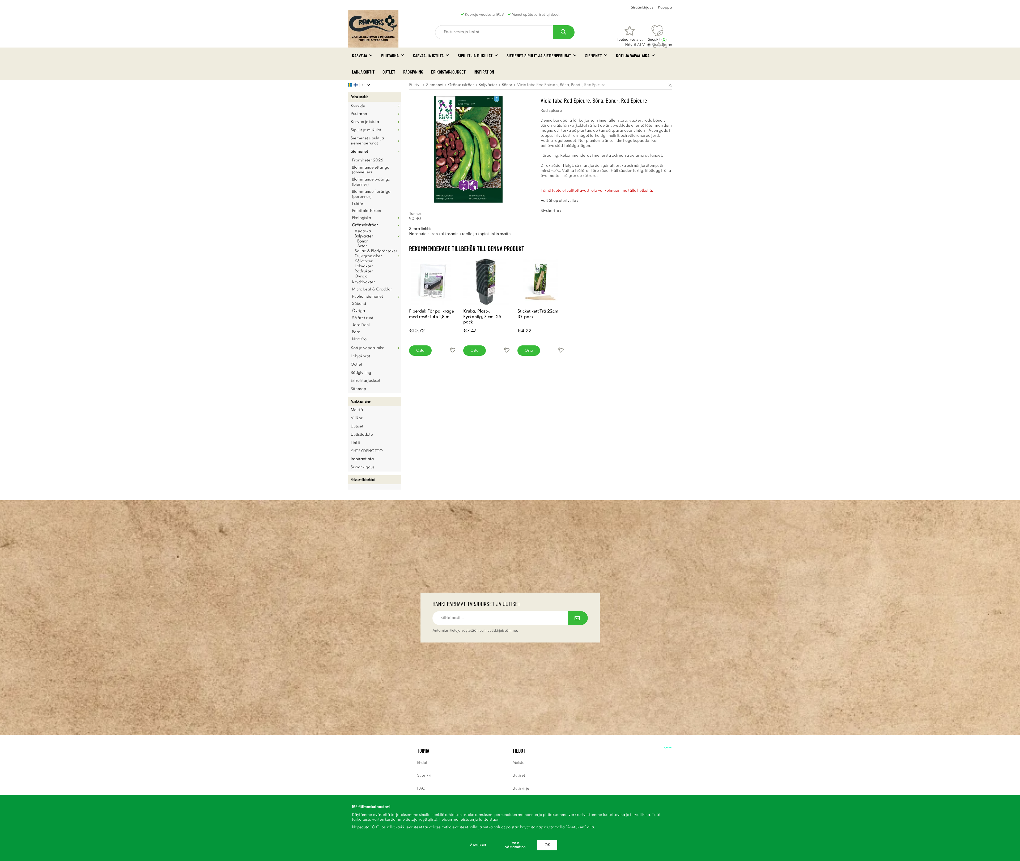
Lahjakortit (363, 72)
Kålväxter (364, 261)
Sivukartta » (551, 211)
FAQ (421, 788)
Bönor (362, 241)
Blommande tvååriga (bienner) (371, 182)
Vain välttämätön (515, 845)
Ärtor (362, 246)
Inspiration (484, 72)
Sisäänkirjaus (642, 7)
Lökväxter (364, 266)
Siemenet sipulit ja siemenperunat (539, 55)
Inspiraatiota (362, 459)
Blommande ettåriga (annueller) (370, 170)
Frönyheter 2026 (367, 160)
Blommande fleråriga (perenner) (371, 194)
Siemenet (593, 55)
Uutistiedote (362, 434)
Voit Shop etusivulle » (560, 201)
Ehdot (422, 763)
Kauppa (665, 7)
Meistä (357, 410)
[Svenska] (351, 85)
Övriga (361, 276)
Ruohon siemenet (367, 296)
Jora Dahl (361, 325)
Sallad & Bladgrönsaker (376, 251)
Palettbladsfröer (367, 211)
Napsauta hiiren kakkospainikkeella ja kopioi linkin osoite (460, 234)
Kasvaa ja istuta (428, 55)
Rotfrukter (364, 271)
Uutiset (357, 426)
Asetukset (478, 845)
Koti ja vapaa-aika (632, 55)
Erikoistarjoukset (448, 72)
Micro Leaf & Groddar (372, 289)
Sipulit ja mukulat (475, 55)
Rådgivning (413, 72)
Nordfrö (359, 339)
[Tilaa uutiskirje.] (578, 618)
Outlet (388, 72)
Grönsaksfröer (365, 225)
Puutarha (390, 55)
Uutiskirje (520, 788)
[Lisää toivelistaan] (452, 350)
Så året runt (362, 318)
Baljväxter (364, 236)
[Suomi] (356, 85)
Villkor (357, 418)
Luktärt (358, 204)
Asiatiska (363, 231)
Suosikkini (426, 775)
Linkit (355, 443)
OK (547, 845)
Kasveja (359, 55)
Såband (359, 304)
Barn (356, 332)
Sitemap (358, 389)
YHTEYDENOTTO (367, 451)
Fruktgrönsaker (368, 256)
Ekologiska (361, 218)
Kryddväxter (363, 282)
